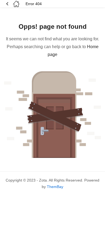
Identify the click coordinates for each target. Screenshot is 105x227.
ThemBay (55, 187)
